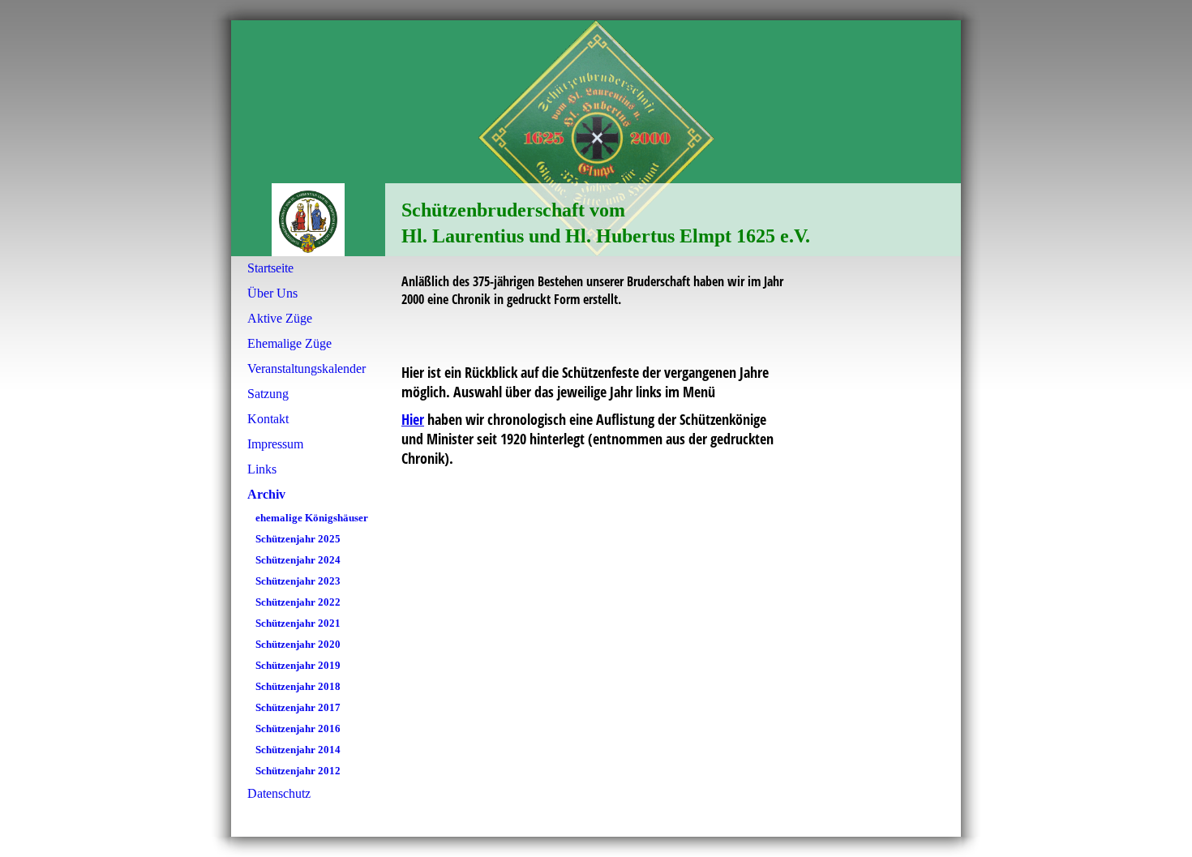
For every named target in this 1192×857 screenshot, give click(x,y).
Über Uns (272, 293)
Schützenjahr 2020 (298, 644)
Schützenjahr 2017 (298, 707)
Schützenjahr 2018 (298, 686)
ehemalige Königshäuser (311, 518)
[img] (596, 138)
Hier (412, 419)
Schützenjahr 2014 (298, 749)
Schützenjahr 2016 (298, 728)
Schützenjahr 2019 (298, 665)
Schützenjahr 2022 (298, 602)
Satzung (268, 394)
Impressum (275, 444)
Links (262, 469)
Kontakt (268, 419)
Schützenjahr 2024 (298, 560)
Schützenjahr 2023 (298, 581)
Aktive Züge (279, 318)
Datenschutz (279, 793)
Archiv (266, 494)
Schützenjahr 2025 (298, 539)
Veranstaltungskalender (306, 368)
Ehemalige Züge (289, 343)
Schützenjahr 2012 (298, 771)
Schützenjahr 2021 (298, 623)
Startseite (270, 268)
